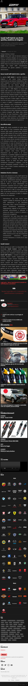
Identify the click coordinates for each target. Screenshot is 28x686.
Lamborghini (4, 628)
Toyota (11, 638)
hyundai (20, 624)
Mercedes (19, 630)
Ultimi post (7, 300)
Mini (19, 632)
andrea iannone (20, 620)
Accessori (3, 415)
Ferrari (3, 624)
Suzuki (6, 638)
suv (2, 638)
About (2, 300)
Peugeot (3, 636)
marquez (23, 628)
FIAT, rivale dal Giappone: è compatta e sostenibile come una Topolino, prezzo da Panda (13, 405)
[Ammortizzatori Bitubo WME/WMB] (14, 429)
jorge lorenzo (13, 626)
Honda (15, 624)
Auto (11, 325)
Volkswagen (4, 640)
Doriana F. (10, 303)
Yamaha (14, 640)
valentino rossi (18, 638)
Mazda (9, 630)
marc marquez (17, 628)
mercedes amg (13, 632)
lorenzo (10, 628)
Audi (3, 622)
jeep (7, 626)
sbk (23, 636)
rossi (19, 636)
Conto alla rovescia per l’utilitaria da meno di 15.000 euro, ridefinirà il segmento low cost (14, 344)
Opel (22, 634)
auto (7, 622)
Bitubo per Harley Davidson (8, 451)
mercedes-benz (5, 632)
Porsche (9, 636)
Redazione (3, 650)
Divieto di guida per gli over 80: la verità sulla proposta (12, 364)
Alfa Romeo (4, 620)
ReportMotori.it (15, 304)
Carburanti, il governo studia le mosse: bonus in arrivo (13, 385)
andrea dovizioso (12, 620)
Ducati (22, 622)
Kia (24, 626)
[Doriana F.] (4, 306)
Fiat (1, 444)
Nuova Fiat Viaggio (5, 446)
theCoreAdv (3, 658)
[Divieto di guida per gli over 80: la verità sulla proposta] (14, 355)
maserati (3, 630)
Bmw (11, 622)
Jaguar (3, 626)
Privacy (12, 680)
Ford (11, 624)
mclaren (13, 630)
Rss (9, 680)
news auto (12, 634)
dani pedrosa (16, 622)
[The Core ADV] (4, 655)
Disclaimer (17, 680)
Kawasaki (20, 626)
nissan (17, 634)
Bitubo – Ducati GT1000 (7, 417)
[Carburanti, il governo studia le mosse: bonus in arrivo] (14, 375)
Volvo (10, 640)
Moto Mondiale (5, 634)
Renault (14, 636)
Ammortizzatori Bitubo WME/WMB (9, 441)
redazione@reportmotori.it (12, 306)
